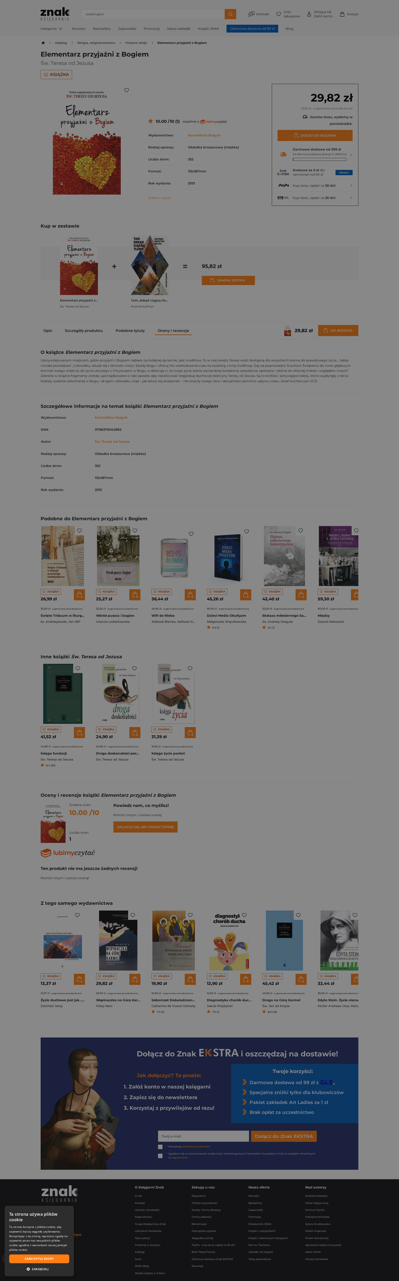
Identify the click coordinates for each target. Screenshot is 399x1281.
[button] (39, 1269)
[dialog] (39, 1241)
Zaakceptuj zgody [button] (39, 1259)
